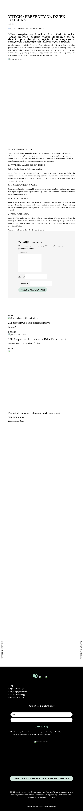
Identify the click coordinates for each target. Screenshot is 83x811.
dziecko (11, 24)
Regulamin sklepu (16, 688)
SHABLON (52, 806)
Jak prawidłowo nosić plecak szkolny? (29, 322)
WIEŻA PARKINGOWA (20, 214)
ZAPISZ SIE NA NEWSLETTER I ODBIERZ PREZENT (41, 778)
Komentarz (23, 253)
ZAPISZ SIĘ (41, 726)
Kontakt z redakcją (16, 694)
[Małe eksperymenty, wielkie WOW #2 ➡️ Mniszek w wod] (20, 447)
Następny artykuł (81, 650)
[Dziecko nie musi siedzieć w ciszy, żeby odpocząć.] (20, 635)
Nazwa (21, 277)
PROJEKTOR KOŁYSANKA (21, 149)
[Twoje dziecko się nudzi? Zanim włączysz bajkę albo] (20, 545)
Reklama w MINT (16, 697)
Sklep (10, 685)
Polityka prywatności (17, 691)
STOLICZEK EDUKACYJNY (22, 198)
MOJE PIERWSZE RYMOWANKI (24, 185)
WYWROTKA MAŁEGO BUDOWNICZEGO (28, 165)
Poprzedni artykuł (2, 650)
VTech (12, 34)
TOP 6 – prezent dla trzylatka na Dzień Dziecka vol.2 (37, 339)
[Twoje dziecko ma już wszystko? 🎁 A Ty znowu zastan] (62, 464)
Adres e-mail (24, 283)
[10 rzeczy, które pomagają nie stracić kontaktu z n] (62, 556)
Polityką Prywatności (44, 734)
